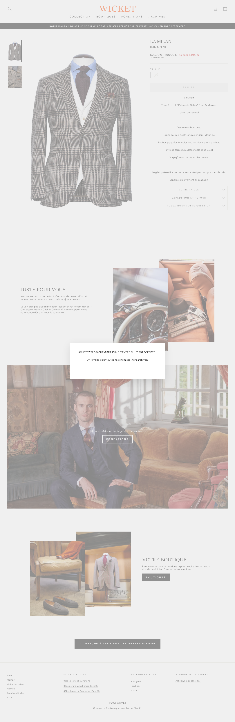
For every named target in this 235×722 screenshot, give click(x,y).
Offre (90, 359)
